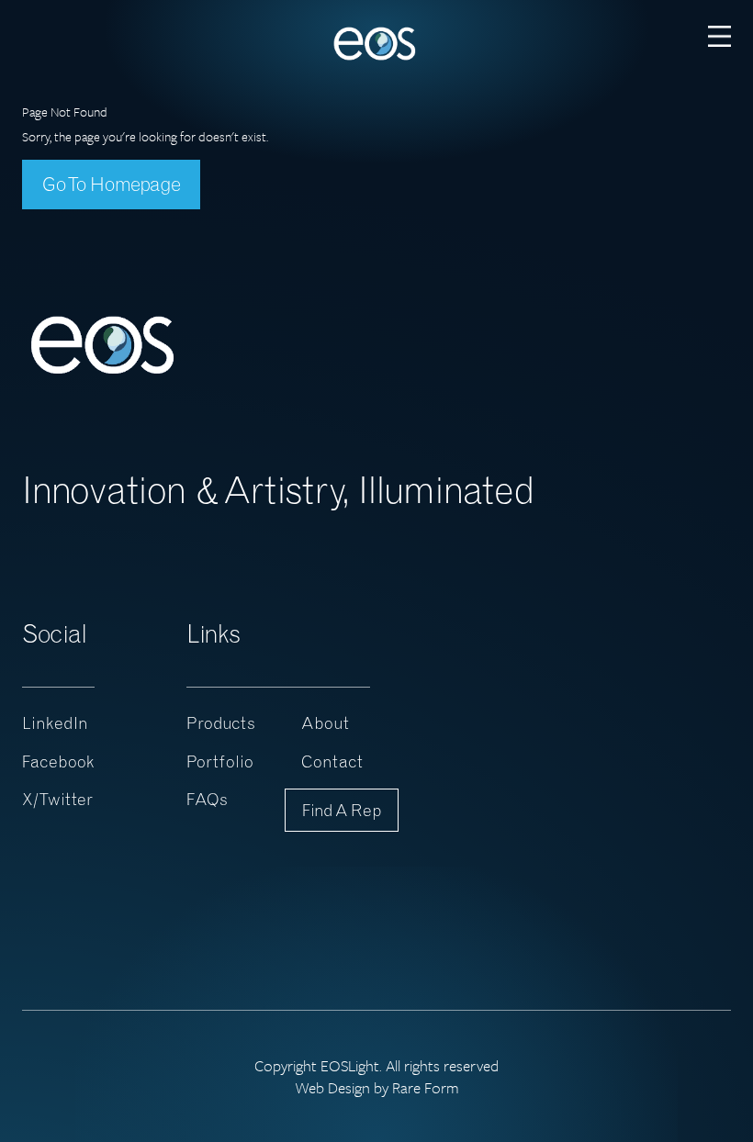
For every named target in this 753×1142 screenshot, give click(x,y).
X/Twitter (57, 799)
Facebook (58, 761)
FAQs (207, 799)
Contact (332, 761)
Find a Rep (341, 810)
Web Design (332, 1087)
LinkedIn (55, 722)
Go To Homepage (111, 184)
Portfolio (219, 761)
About (325, 722)
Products (220, 722)
